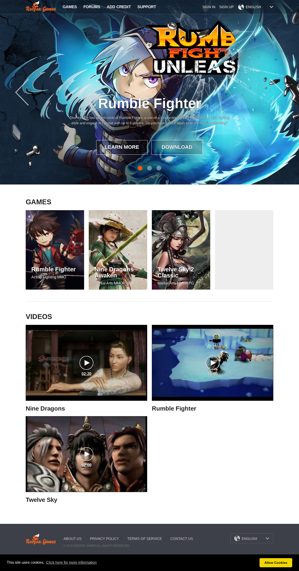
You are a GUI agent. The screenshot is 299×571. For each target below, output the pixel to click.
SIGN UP (226, 7)
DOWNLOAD (177, 147)
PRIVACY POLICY (104, 539)
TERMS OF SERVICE (144, 539)
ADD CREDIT (119, 7)
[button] (255, 563)
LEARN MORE (122, 147)
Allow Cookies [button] (275, 562)
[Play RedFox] (41, 6)
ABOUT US (73, 539)
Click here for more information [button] (71, 562)
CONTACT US (181, 539)
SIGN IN (208, 7)
